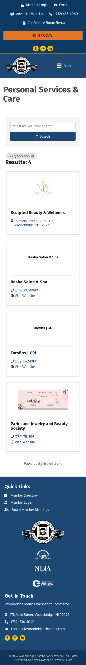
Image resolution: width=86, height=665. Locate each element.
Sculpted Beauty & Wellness (38, 212)
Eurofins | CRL (24, 352)
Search (45, 136)
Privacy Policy (63, 659)
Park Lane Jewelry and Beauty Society (39, 426)
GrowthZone (52, 463)
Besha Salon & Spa (29, 281)
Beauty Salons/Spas (20, 156)
